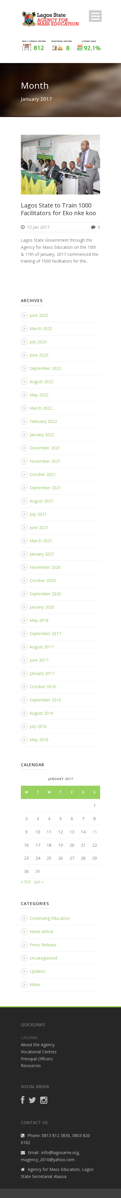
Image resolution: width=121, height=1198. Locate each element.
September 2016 (45, 700)
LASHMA (29, 1037)
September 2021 (45, 487)
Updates (38, 971)
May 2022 (39, 395)
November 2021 (45, 461)
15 (94, 832)
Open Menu (95, 16)
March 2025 (41, 328)
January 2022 (42, 434)
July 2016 (38, 726)
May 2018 (39, 620)
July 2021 (38, 514)
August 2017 (41, 647)
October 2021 (43, 474)
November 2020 (45, 567)
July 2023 (38, 342)
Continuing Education (50, 918)
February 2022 (43, 421)
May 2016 (39, 739)
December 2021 (45, 448)
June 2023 (39, 355)
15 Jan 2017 (38, 227)
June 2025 (39, 315)
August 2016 (41, 713)
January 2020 (42, 607)
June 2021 (39, 527)
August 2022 (41, 381)
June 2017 (39, 660)
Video (35, 984)
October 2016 (43, 686)
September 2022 (45, 368)
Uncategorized (43, 958)
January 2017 (42, 673)
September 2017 (45, 633)
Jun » (38, 881)
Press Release (43, 944)
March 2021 (41, 540)
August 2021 (41, 501)
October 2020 (43, 580)
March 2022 (41, 408)
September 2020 (45, 593)
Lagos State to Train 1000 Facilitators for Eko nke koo (58, 209)
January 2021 (42, 554)
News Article (41, 931)
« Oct (26, 881)
